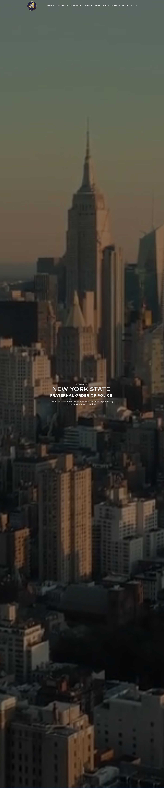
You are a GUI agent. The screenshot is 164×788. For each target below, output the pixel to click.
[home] (32, 5)
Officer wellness (76, 5)
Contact (125, 5)
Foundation (116, 5)
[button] (50, 5)
